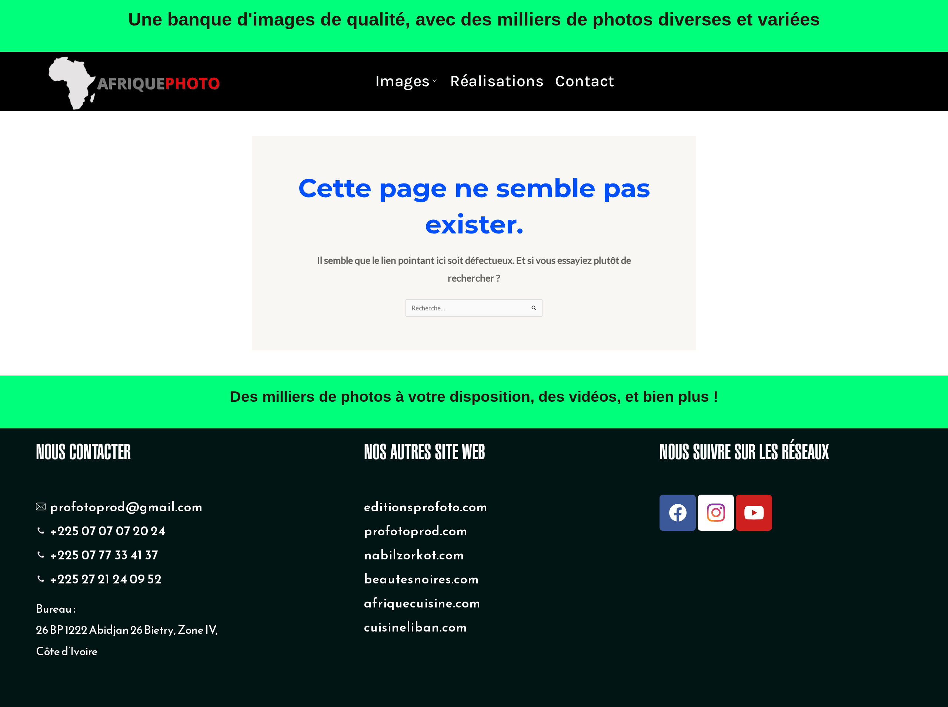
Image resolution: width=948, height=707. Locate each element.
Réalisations (497, 81)
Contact (585, 81)
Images (402, 81)
